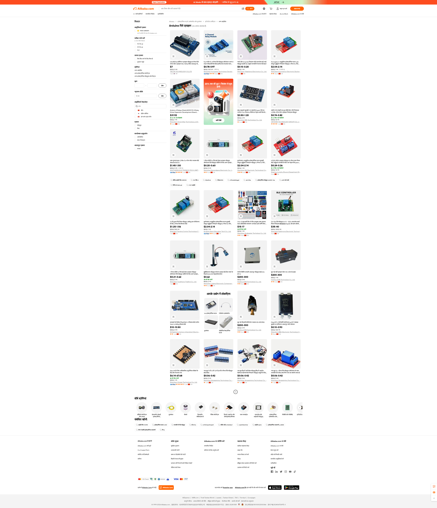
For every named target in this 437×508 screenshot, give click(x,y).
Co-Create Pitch (143, 450)
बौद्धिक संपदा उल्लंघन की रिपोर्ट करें (247, 463)
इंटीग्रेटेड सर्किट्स (210, 21)
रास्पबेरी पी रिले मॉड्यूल (179, 425)
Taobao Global (228, 498)
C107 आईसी (192, 185)
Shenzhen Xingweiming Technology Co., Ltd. (218, 380)
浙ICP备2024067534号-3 (277, 504)
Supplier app (228, 487)
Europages (251, 498)
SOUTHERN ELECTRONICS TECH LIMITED (185, 170)
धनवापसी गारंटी (175, 450)
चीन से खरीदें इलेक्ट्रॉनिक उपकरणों (146, 430)
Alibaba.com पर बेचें (277, 446)
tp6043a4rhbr (243, 425)
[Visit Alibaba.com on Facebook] (272, 471)
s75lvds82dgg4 (234, 180)
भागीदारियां (273, 463)
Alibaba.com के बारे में (145, 441)
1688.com (195, 498)
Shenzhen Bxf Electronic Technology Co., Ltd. (252, 170)
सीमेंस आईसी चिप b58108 (179, 180)
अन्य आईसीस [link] (222, 21)
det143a (248, 180)
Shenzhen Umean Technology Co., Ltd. (183, 382)
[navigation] (150, 207)
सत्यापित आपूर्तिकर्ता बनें (277, 459)
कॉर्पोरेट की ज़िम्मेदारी (143, 454)
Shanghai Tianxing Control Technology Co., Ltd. (185, 231)
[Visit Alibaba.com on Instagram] (285, 471)
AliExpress (186, 498)
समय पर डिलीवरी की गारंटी (178, 454)
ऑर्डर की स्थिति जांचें (276, 454)
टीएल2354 (220, 180)
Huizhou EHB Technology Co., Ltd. (249, 282)
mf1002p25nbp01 (208, 425)
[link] (434, 486)
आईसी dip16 (258, 425)
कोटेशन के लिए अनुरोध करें (211, 450)
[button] (243, 8)
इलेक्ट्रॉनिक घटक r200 (160, 425)
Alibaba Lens (147, 487)
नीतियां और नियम (175, 467)
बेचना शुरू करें (274, 450)
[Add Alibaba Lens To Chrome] (166, 487)
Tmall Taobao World (207, 498)
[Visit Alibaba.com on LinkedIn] (276, 471)
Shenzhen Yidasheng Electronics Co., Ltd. (252, 71)
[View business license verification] (239, 504)
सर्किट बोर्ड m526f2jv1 (226, 425)
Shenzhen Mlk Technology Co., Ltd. (249, 120)
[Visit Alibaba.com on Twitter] (281, 471)
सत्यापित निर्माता (208, 446)
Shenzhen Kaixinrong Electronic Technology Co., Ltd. (286, 231)
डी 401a (194, 425)
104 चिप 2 (196, 180)
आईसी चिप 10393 (143, 425)
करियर (139, 459)
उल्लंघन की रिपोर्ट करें (243, 467)
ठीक (162, 86)
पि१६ (163, 430)
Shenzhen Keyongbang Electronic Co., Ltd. (218, 170)
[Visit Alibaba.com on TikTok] (294, 471)
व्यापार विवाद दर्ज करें (243, 454)
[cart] (271, 9)
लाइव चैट (240, 450)
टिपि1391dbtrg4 (177, 185)
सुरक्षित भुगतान (175, 446)
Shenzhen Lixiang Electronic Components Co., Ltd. (218, 283)
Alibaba (171, 21)
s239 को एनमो (285, 180)
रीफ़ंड (239, 459)
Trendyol (243, 498)
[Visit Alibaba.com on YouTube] (290, 471)
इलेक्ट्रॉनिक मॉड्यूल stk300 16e (266, 180)
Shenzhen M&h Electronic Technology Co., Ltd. (286, 332)
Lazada (218, 498)
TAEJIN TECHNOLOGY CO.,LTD (181, 71)
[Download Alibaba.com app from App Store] (275, 487)
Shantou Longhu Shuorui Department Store (286, 172)
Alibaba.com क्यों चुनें (144, 446)
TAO (236, 498)
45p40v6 (208, 180)
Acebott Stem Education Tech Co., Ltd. (217, 231)
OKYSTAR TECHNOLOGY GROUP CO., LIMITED (286, 122)
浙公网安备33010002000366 (255, 504)
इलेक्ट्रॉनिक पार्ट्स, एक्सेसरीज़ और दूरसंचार (190, 21)
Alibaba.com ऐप (240, 487)
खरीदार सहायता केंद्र (243, 446)
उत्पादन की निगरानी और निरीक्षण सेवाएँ (181, 463)
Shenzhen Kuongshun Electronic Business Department (286, 71)
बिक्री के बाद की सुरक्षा (177, 459)
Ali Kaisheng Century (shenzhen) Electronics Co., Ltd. (185, 332)
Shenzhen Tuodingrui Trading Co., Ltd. (183, 282)
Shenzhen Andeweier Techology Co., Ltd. (251, 233)
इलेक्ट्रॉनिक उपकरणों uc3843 (276, 425)
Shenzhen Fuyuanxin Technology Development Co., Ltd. (218, 71)
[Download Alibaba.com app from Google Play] (291, 487)
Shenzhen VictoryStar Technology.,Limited (185, 122)
